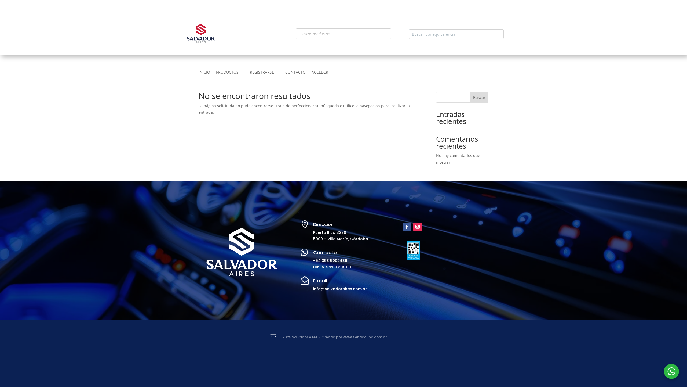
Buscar (479, 97)
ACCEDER (320, 72)
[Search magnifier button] (498, 34)
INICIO (204, 72)
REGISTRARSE (262, 72)
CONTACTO (295, 72)
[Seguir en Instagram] (417, 227)
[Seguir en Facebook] (407, 227)
